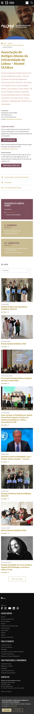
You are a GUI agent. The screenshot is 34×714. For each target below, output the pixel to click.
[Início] (3, 598)
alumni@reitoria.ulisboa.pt (14, 119)
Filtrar (6, 264)
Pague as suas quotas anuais (14, 252)
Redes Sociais (4, 630)
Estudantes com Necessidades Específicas (12, 651)
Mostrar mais (17, 579)
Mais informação (12, 706)
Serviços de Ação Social (7, 619)
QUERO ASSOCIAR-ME (9, 140)
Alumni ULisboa (10, 212)
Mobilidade (4, 649)
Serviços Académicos (6, 647)
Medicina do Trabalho (7, 666)
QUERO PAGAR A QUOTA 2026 (11, 165)
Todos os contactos (6, 691)
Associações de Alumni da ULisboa (13, 45)
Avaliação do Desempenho (8, 673)
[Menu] (2, 3)
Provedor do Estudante (7, 654)
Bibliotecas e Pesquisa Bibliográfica (10, 656)
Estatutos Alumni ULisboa (13, 231)
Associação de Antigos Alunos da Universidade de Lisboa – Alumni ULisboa (14, 59)
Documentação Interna (7, 670)
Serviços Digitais (5, 621)
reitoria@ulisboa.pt (7, 686)
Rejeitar (18, 710)
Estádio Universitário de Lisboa (9, 626)
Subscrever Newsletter (7, 637)
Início (4, 43)
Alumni (10, 43)
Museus (3, 623)
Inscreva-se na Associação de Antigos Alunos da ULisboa (16, 249)
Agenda (3, 635)
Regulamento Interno (12, 233)
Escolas (3, 617)
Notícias (3, 632)
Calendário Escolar (6, 645)
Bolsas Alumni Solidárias (14, 214)
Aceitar (6, 710)
